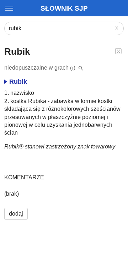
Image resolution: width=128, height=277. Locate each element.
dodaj (16, 214)
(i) (73, 68)
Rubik (18, 81)
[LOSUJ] (118, 50)
